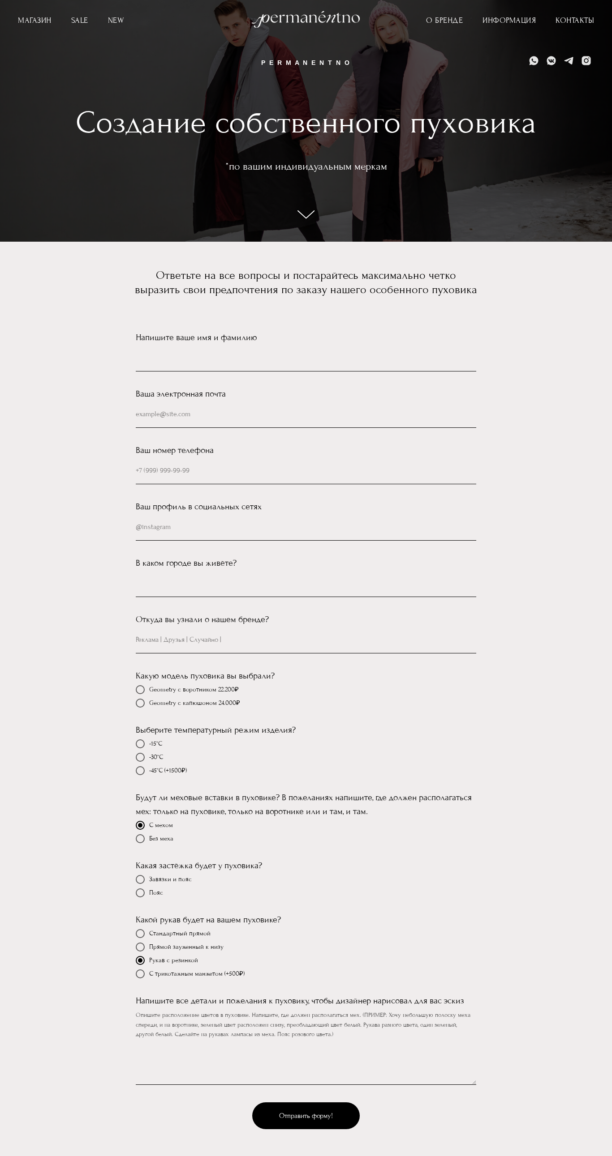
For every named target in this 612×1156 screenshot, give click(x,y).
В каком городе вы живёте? (186, 563)
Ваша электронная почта (181, 394)
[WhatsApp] (533, 60)
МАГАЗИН (35, 20)
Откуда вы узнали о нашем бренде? (202, 619)
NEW (116, 20)
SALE (79, 20)
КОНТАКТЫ (575, 20)
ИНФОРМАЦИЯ (509, 20)
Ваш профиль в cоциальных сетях (199, 507)
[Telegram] (568, 60)
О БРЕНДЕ (444, 20)
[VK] (551, 60)
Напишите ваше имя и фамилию (196, 337)
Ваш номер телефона (175, 450)
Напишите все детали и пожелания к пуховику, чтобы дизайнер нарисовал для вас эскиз (300, 1001)
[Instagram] (586, 60)
